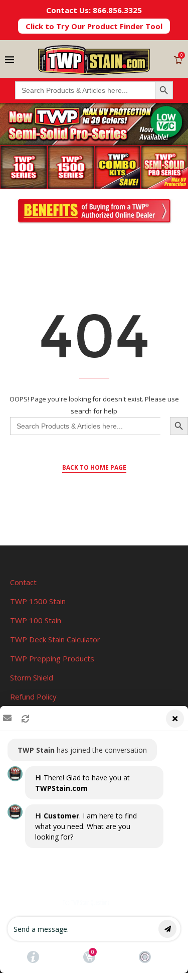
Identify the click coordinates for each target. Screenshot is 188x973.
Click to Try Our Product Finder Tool (94, 26)
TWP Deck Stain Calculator (55, 639)
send (167, 929)
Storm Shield (31, 677)
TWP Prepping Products (52, 658)
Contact (23, 582)
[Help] (33, 957)
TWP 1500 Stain (38, 601)
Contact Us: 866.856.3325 (94, 10)
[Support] (145, 957)
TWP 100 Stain (35, 620)
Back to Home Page (94, 467)
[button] (94, 839)
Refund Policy (33, 696)
